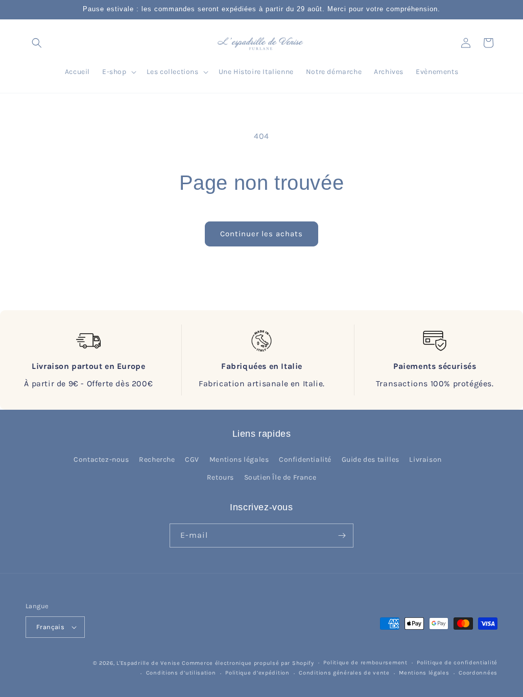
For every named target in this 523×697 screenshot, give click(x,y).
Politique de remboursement (365, 662)
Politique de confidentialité (457, 662)
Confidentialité (305, 459)
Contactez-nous (101, 459)
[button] (37, 43)
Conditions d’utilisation (181, 672)
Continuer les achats (261, 233)
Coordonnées (478, 672)
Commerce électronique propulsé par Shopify (248, 663)
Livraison (425, 459)
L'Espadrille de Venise (148, 663)
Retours (220, 477)
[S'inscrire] (341, 535)
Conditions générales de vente (344, 672)
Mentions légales (239, 459)
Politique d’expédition (257, 672)
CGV (192, 459)
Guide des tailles (370, 459)
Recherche (157, 459)
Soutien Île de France (280, 477)
